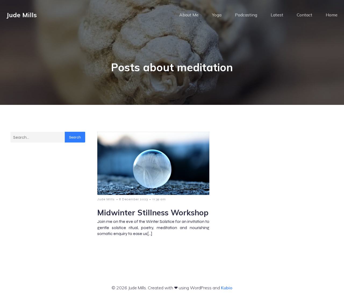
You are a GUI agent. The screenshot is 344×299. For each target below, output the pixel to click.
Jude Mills (106, 199)
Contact (304, 14)
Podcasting (246, 14)
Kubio (226, 287)
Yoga (216, 14)
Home (332, 14)
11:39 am (159, 199)
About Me (189, 14)
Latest (277, 14)
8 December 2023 (133, 199)
